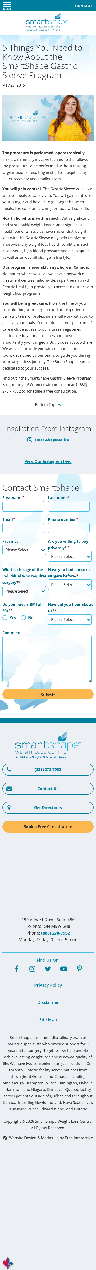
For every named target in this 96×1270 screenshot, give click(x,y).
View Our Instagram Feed (48, 461)
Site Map (48, 1019)
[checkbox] (24, 618)
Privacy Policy (48, 985)
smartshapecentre (51, 439)
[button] (7, 6)
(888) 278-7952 (55, 933)
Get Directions (48, 807)
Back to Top (45, 404)
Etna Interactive (79, 1137)
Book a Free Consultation (48, 826)
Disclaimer (48, 1002)
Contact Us (48, 788)
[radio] (9, 618)
